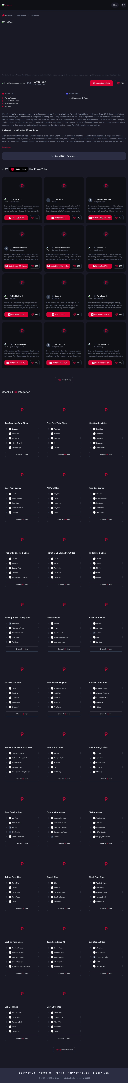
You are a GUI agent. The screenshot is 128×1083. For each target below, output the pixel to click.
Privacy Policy (79, 1073)
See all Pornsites (64, 1050)
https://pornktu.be (39, 84)
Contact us (27, 1073)
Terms (60, 1073)
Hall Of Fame (21, 169)
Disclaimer (101, 1073)
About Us (45, 1073)
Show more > (6, 147)
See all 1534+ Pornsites (65, 156)
